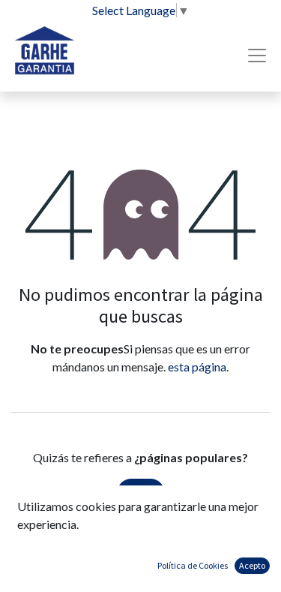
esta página (197, 366)
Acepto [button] (252, 565)
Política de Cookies (192, 565)
